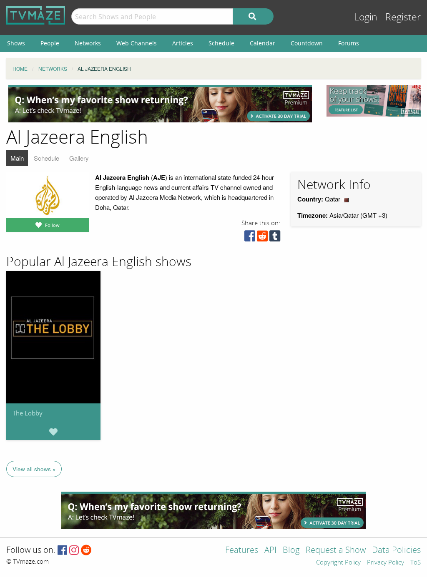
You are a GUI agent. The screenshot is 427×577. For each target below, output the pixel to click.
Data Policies (396, 550)
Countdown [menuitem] (307, 43)
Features (241, 550)
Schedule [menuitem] (221, 43)
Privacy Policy (385, 563)
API (270, 550)
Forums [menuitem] (348, 43)
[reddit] (262, 238)
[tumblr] (274, 238)
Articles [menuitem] (182, 43)
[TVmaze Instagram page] (74, 550)
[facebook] (249, 238)
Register (403, 17)
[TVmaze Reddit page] (86, 550)
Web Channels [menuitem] (136, 43)
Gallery (79, 158)
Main (17, 158)
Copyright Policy (338, 563)
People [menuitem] (49, 43)
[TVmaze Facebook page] (62, 550)
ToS (415, 563)
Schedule (46, 158)
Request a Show (336, 550)
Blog (291, 550)
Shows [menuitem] (16, 43)
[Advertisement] (160, 103)
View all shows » (34, 469)
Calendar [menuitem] (262, 43)
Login (365, 17)
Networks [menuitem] (88, 43)
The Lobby (28, 413)
